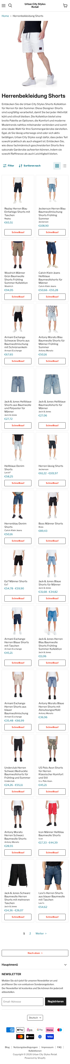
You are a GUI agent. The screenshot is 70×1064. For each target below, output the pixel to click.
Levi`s (41, 903)
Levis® (7, 472)
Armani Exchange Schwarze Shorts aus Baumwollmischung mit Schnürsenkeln (17, 342)
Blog (7, 1047)
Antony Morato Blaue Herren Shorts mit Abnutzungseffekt (51, 706)
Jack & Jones (10, 415)
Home (5, 16)
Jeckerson (43, 222)
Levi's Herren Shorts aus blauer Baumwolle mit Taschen (52, 896)
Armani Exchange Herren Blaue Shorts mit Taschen (16, 642)
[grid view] (57, 166)
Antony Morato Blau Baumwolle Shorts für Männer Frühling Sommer (52, 342)
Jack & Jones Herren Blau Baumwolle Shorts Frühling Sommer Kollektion (51, 643)
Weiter (40, 933)
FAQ (59, 1047)
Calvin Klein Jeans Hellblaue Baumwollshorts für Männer (50, 277)
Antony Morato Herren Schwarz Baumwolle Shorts (15, 835)
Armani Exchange (13, 350)
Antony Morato (46, 350)
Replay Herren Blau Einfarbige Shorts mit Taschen (17, 212)
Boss (41, 527)
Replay (7, 218)
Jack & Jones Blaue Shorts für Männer (50, 583)
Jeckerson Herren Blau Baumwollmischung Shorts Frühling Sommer (52, 213)
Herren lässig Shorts (51, 466)
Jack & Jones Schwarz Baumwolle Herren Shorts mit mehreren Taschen (17, 898)
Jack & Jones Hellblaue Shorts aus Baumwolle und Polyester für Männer (17, 406)
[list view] (64, 166)
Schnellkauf (18, 232)
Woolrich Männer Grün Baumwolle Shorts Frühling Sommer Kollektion (16, 277)
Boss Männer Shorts (51, 523)
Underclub (9, 781)
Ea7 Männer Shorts (15, 581)
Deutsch (33, 1017)
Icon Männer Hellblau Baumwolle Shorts (51, 834)
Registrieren (56, 1001)
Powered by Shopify (35, 1058)
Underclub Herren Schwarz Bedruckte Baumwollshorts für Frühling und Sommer (17, 772)
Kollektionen (35, 1050)
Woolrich (8, 286)
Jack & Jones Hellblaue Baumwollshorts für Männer (52, 405)
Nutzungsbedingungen (25, 1047)
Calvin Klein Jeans (47, 286)
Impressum (47, 1047)
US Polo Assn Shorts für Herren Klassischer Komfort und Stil (51, 772)
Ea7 (6, 584)
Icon (41, 838)
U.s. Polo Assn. (45, 781)
